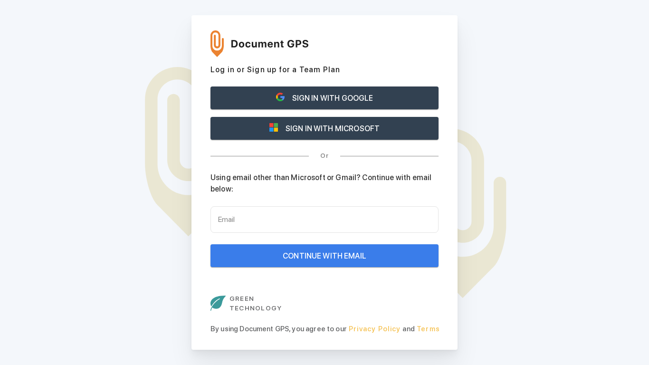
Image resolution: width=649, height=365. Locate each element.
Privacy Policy (375, 329)
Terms (428, 329)
